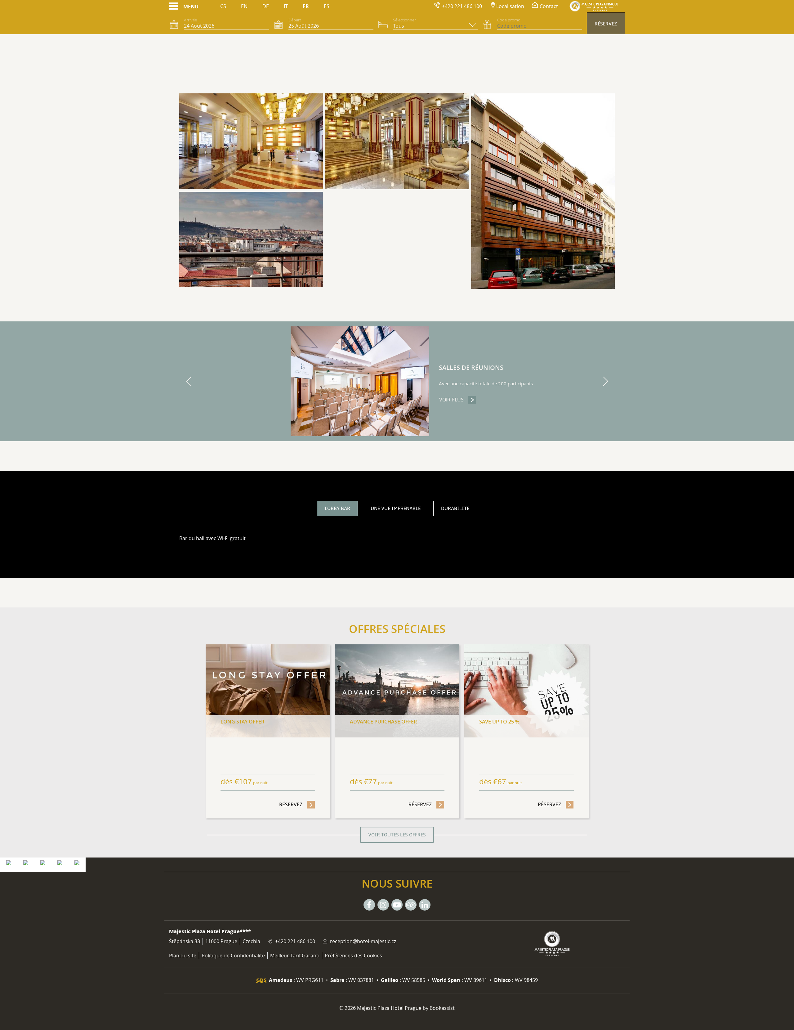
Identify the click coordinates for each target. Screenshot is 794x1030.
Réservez (606, 24)
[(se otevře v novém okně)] (8, 862)
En (244, 6)
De (265, 6)
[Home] (594, 6)
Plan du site (182, 955)
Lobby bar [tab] (337, 508)
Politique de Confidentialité (233, 955)
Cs (223, 6)
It (286, 6)
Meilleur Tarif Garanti (294, 955)
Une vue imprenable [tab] (396, 508)
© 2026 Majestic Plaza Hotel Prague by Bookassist (397, 1008)
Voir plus (457, 399)
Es (326, 6)
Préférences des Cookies (353, 955)
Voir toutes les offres (397, 835)
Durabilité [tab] (455, 508)
